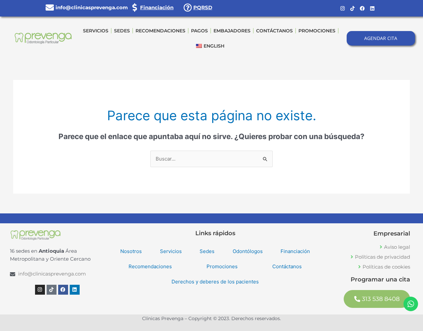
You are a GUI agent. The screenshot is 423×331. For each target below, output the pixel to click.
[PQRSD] (187, 7)
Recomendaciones (160, 31)
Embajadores (231, 31)
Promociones (316, 31)
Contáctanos (274, 31)
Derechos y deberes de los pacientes (215, 281)
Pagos (199, 31)
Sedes (122, 31)
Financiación (156, 7)
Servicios (95, 31)
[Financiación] (134, 7)
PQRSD (202, 7)
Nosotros (131, 251)
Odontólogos (248, 251)
